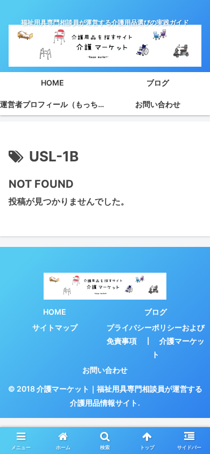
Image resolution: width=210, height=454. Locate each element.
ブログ (155, 311)
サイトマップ (55, 327)
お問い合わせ (105, 369)
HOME (54, 311)
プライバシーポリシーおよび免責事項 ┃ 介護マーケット (156, 341)
